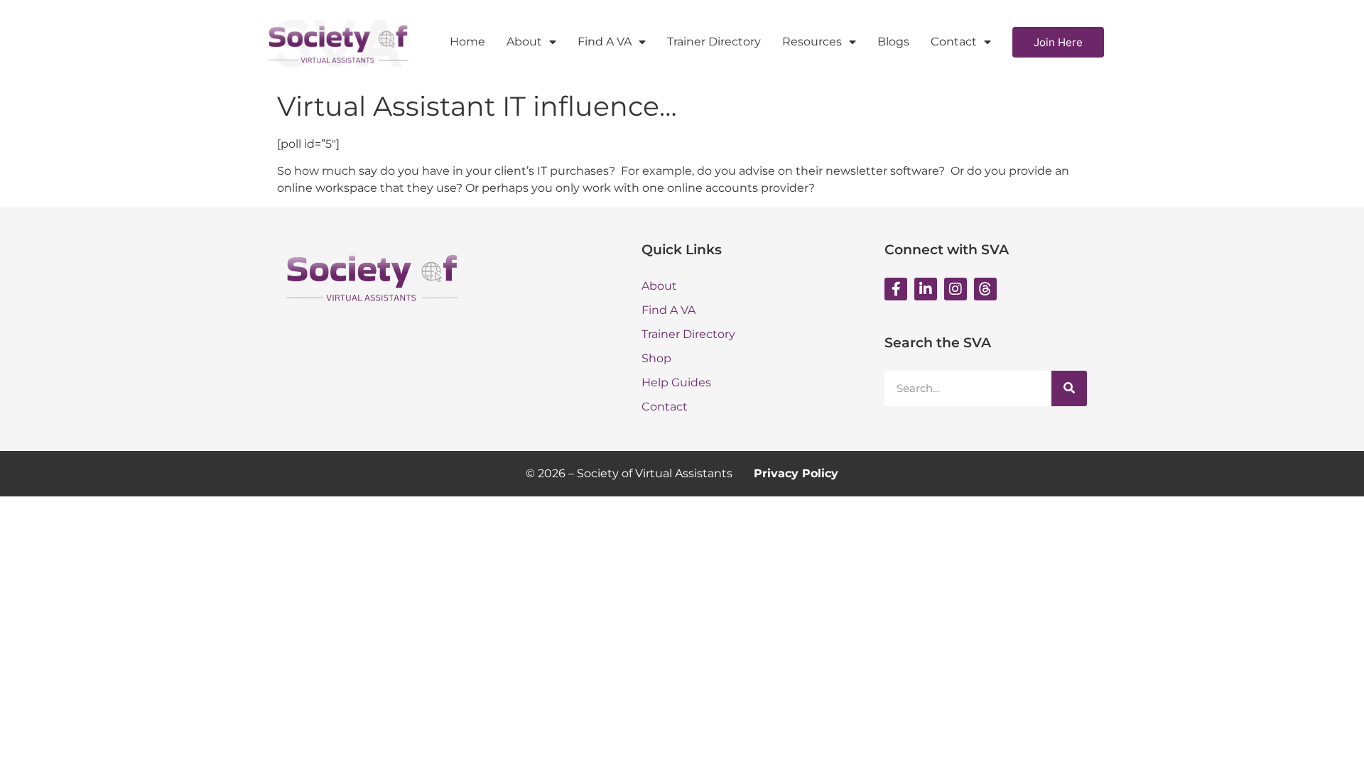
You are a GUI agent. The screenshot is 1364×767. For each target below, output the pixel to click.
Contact (954, 41)
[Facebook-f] (895, 289)
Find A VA (605, 41)
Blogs (893, 41)
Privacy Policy (796, 473)
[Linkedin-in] (925, 289)
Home (467, 41)
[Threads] (985, 289)
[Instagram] (955, 289)
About (524, 41)
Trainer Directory (714, 41)
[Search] (1069, 388)
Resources (812, 41)
